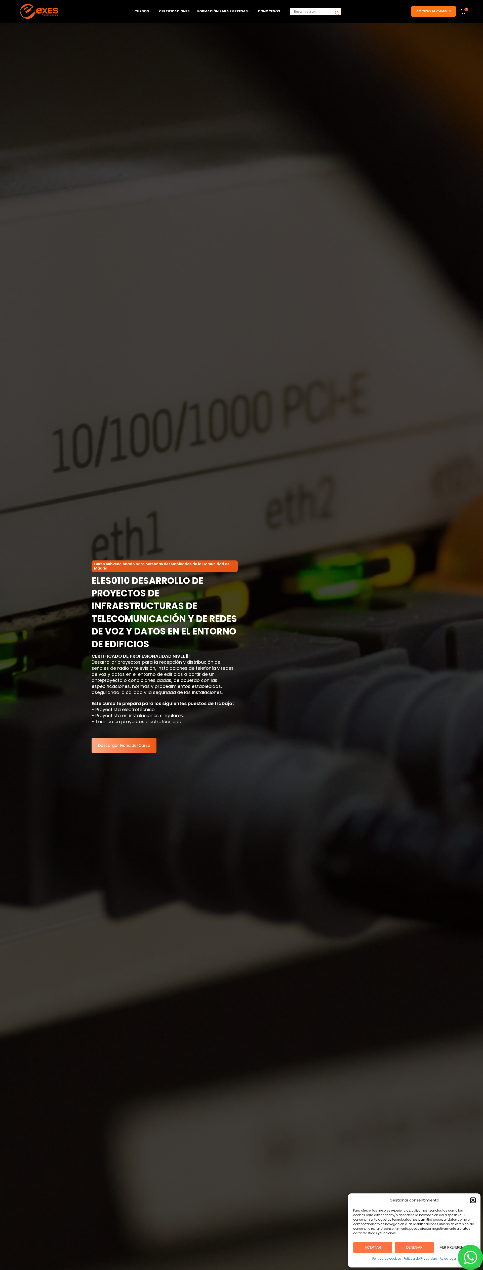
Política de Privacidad (420, 1258)
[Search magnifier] (337, 13)
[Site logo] (40, 11)
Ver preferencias (456, 1247)
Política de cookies (386, 1258)
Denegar (414, 1247)
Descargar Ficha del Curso (124, 745)
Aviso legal (448, 1258)
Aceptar (373, 1247)
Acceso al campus (433, 11)
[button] (472, 1200)
